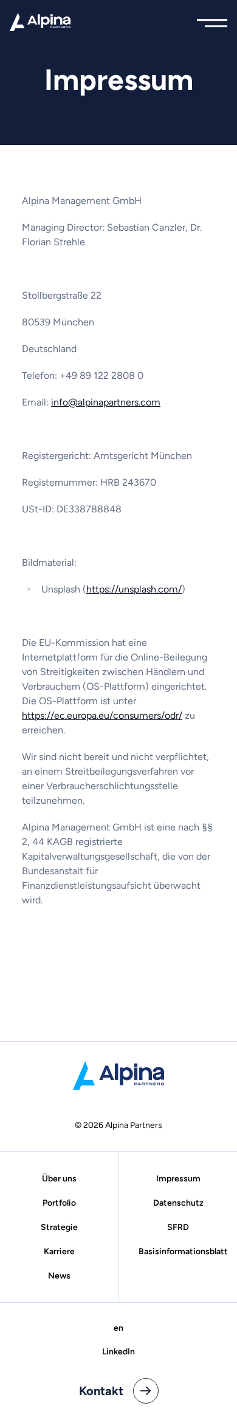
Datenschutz (178, 1203)
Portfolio (59, 1203)
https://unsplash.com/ (134, 589)
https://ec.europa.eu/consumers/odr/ (102, 715)
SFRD (178, 1227)
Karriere (59, 1251)
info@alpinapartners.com (105, 402)
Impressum (178, 1178)
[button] (212, 20)
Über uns (59, 1178)
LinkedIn (118, 1352)
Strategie (59, 1227)
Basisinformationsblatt (183, 1251)
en (118, 1328)
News (59, 1276)
